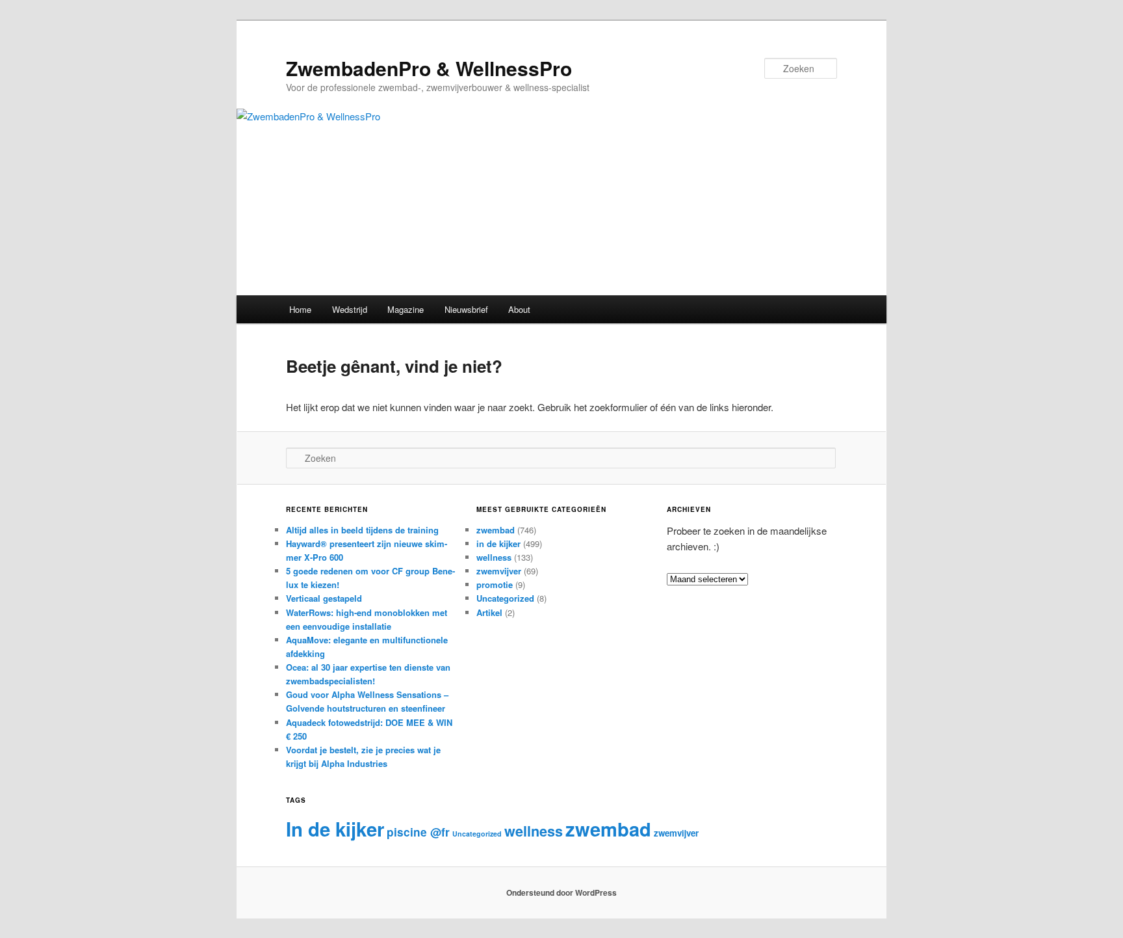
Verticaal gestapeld (324, 598)
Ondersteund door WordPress (561, 892)
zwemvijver (498, 571)
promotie (494, 584)
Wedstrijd (349, 309)
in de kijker (498, 543)
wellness (493, 557)
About (519, 309)
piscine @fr (418, 832)
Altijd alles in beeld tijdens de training (362, 530)
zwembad (495, 530)
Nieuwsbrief (466, 309)
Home (300, 309)
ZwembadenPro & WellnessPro (429, 68)
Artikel (489, 612)
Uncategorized (505, 598)
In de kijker (335, 828)
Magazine (405, 309)
